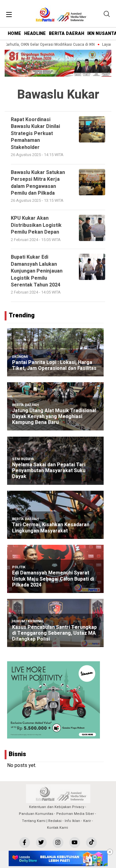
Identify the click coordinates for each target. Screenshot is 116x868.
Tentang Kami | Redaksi (42, 821)
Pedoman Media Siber (75, 813)
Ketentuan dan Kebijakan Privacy (56, 807)
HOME (14, 33)
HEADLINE (35, 33)
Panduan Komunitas (36, 813)
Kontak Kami (57, 827)
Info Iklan (72, 821)
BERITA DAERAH (66, 33)
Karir (87, 821)
